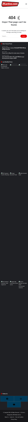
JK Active (22, 412)
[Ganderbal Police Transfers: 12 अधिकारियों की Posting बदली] (23, 118)
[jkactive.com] (10, 4)
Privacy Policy (14, 419)
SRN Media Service (17, 414)
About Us (7, 417)
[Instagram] (21, 399)
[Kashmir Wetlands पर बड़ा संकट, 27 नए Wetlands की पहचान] (23, 284)
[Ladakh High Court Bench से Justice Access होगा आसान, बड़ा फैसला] (14, 335)
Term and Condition (19, 417)
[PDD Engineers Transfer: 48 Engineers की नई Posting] (5, 226)
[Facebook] (7, 399)
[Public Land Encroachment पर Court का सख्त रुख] (5, 66)
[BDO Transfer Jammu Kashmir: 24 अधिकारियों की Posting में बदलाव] (14, 118)
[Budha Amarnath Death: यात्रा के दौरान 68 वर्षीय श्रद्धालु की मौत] (23, 226)
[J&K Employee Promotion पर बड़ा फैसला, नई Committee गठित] (5, 283)
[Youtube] (14, 404)
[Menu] (26, 4)
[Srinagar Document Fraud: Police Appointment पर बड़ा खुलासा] (14, 175)
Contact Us (12, 417)
